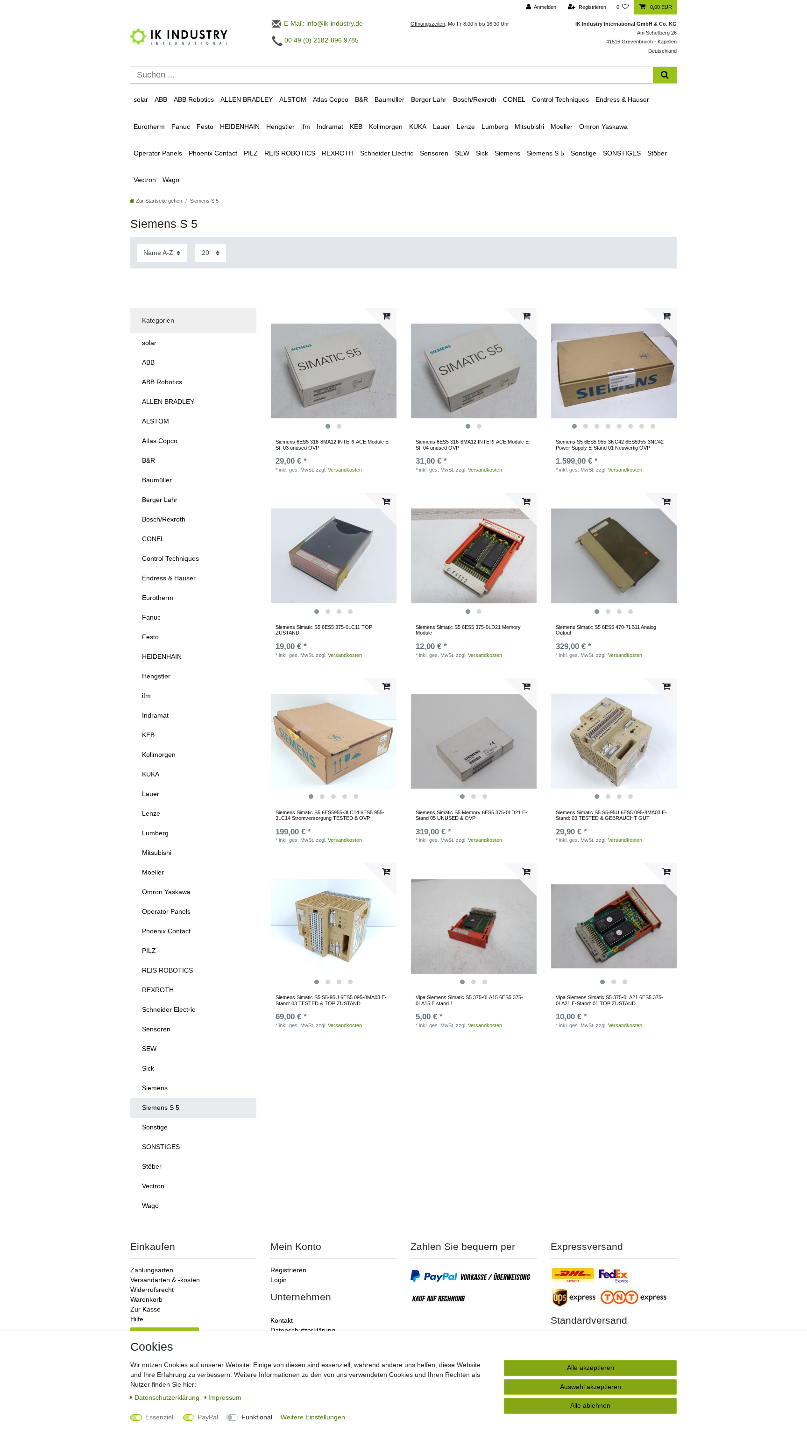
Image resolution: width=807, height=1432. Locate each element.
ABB (161, 99)
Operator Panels (158, 153)
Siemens (507, 153)
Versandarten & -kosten (165, 1280)
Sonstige (583, 153)
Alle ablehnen (590, 1405)
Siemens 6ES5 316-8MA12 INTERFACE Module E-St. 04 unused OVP (473, 444)
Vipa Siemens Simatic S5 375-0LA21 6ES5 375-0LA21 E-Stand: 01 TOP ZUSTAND (609, 1000)
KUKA (417, 126)
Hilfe (136, 1319)
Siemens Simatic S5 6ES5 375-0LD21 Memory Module (468, 629)
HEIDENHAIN (240, 126)
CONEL (514, 99)
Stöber (657, 153)
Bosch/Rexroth (474, 99)
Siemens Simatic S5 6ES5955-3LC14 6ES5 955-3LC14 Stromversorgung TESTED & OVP (330, 815)
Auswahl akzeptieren (590, 1386)
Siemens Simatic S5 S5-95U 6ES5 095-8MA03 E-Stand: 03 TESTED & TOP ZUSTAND (331, 1000)
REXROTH (338, 153)
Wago (171, 179)
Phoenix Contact (213, 153)
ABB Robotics (194, 99)
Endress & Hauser (622, 99)
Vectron (145, 179)
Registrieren (288, 1270)
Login (278, 1280)
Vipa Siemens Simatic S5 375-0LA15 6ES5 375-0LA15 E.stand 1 (469, 1000)
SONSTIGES (622, 153)
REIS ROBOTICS (289, 153)
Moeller (562, 126)
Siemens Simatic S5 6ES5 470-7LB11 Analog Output (606, 629)
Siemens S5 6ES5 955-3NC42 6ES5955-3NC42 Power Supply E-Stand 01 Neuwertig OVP (610, 444)
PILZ (251, 153)
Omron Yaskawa (603, 126)
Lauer (441, 126)
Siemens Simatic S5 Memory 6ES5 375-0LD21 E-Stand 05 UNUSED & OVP (471, 815)
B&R (361, 99)
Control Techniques (560, 99)
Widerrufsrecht (152, 1289)
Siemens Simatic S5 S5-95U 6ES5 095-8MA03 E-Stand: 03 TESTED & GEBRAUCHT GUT (611, 815)
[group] (333, 371)
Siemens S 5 (545, 153)
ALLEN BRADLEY (246, 99)
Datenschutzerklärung (302, 1330)
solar (141, 99)
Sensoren (434, 153)
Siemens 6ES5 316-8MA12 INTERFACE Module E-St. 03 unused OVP (333, 444)
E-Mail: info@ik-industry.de (322, 23)
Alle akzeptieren (590, 1367)
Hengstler (280, 126)
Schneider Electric (386, 153)
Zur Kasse (145, 1309)
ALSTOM (292, 99)
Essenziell (160, 1417)
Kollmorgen (386, 126)
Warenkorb (146, 1299)
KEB (356, 126)
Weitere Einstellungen (313, 1417)
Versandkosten (345, 470)
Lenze (466, 126)
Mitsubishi (529, 126)
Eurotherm (149, 126)
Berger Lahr (428, 99)
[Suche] (665, 75)
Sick (482, 153)
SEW (462, 153)
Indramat (330, 126)
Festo (205, 126)
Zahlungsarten (151, 1270)
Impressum (224, 1397)
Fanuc (180, 126)
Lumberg (494, 126)
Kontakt (281, 1320)
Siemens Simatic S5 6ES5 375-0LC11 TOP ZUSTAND (324, 629)
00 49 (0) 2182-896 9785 (321, 40)
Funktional (256, 1417)
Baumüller (389, 99)
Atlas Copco (330, 99)
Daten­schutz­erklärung (167, 1397)
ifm (305, 126)
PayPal (208, 1417)
